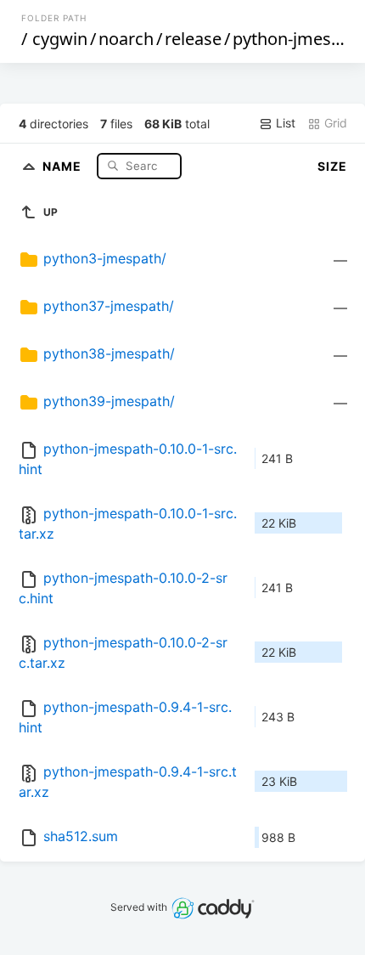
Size (332, 166)
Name (63, 165)
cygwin (59, 38)
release (193, 38)
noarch (126, 38)
